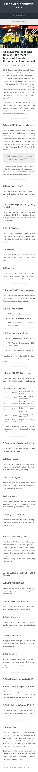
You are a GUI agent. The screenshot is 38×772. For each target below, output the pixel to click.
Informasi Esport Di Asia (19, 6)
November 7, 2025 (9, 65)
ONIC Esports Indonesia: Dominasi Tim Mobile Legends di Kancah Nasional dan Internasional (19, 56)
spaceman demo (17, 111)
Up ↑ (32, 768)
